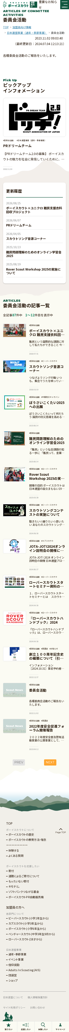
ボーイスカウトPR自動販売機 (26, 897)
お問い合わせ (37, 1007)
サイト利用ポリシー (14, 1007)
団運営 (12, 975)
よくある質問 (15, 855)
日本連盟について (13, 997)
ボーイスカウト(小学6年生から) (27, 928)
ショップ (13, 980)
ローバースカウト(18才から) (25, 939)
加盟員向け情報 (21, 27)
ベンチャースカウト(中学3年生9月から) (31, 934)
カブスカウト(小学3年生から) (25, 923)
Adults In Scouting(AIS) (24, 970)
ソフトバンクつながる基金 (23, 891)
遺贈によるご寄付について (23, 876)
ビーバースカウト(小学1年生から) (28, 918)
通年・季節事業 (17, 954)
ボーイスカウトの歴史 (21, 834)
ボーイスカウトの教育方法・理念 (27, 839)
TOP (6, 27)
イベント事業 (16, 959)
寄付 (11, 871)
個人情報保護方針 (38, 997)
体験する (13, 850)
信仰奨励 (13, 965)
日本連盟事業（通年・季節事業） (27, 33)
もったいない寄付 (18, 881)
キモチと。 (14, 886)
